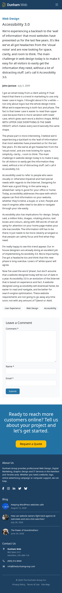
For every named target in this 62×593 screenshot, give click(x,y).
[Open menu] (57, 5)
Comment (12, 328)
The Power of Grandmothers (24, 530)
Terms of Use (33, 584)
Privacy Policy (18, 584)
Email (10, 378)
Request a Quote (31, 444)
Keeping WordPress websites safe (27, 504)
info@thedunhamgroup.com (21, 566)
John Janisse (9, 85)
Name (10, 366)
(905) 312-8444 (14, 561)
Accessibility (50, 308)
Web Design (10, 19)
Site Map (45, 584)
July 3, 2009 (24, 85)
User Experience (12, 308)
